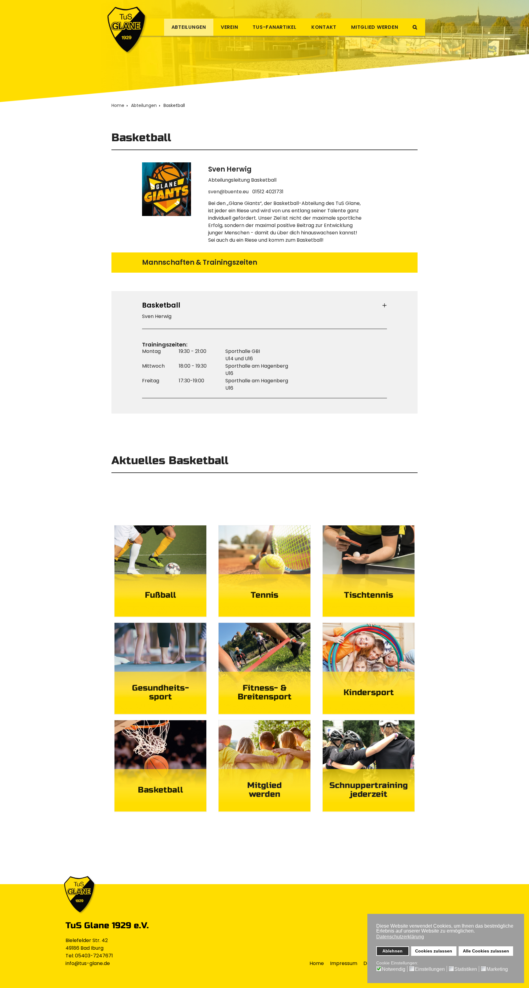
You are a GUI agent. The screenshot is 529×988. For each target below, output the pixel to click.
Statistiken (465, 969)
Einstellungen (430, 969)
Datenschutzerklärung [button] (400, 936)
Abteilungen (188, 27)
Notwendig (393, 969)
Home (317, 963)
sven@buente (225, 191)
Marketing (497, 969)
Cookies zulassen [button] (433, 950)
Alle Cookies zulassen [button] (486, 950)
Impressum (343, 963)
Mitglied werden (374, 27)
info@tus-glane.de (88, 963)
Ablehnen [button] (392, 950)
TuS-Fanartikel (275, 27)
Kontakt (323, 27)
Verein (229, 27)
